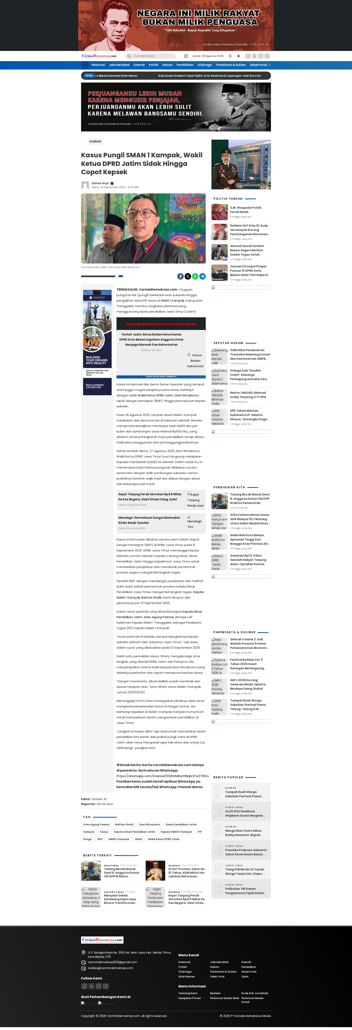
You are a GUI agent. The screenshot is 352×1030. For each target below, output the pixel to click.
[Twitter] (254, 56)
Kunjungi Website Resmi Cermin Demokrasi (161, 324)
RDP (99, 839)
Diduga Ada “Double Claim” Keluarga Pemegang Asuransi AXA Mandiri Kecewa (248, 376)
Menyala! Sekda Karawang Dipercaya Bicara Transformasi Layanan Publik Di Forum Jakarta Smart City (122, 899)
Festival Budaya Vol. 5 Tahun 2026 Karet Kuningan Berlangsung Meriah (247, 666)
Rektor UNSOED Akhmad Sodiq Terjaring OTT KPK (248, 395)
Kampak (88, 832)
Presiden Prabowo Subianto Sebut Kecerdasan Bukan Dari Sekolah (246, 852)
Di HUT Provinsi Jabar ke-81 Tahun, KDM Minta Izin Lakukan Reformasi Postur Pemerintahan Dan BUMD (187, 872)
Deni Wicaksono (187, 395)
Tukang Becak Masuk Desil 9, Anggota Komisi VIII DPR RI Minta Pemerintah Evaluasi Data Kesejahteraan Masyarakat (121, 872)
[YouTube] (267, 56)
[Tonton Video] (238, 56)
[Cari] (129, 56)
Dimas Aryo (100, 183)
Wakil (138, 839)
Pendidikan (185, 65)
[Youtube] (105, 986)
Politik (153, 65)
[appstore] (89, 1003)
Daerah (139, 65)
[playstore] (106, 1003)
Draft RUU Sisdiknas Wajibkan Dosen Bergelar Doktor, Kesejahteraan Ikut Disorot (245, 813)
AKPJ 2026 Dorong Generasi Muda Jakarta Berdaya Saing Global (248, 684)
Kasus (104, 832)
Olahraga (204, 65)
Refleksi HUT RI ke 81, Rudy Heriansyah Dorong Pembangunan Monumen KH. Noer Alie (249, 232)
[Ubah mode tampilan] (230, 56)
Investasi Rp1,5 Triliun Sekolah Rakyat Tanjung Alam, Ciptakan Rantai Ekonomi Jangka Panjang (249, 562)
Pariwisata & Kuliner (231, 65)
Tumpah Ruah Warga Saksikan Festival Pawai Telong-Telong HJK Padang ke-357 (248, 706)
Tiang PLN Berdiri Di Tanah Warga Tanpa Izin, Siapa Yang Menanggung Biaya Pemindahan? (244, 871)
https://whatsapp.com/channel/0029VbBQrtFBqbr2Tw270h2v (163, 776)
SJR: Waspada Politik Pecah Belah (246, 210)
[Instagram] (261, 56)
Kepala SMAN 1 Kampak (176, 832)
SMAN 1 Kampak (172, 300)
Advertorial (258, 65)
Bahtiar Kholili (151, 597)
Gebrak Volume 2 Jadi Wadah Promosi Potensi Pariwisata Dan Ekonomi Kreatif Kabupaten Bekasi (249, 645)
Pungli (87, 839)
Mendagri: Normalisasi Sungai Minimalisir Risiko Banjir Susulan (149, 520)
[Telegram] (202, 276)
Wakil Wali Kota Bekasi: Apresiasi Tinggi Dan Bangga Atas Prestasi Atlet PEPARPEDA (250, 541)
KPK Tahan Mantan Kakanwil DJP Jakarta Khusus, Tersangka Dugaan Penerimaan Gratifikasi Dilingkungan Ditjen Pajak (250, 419)
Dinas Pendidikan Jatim (181, 824)
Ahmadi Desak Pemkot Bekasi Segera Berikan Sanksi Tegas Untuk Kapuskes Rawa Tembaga (249, 252)
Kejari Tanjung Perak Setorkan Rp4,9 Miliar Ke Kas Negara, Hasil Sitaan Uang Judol (150, 496)
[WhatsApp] (195, 276)
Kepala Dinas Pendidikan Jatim (134, 832)
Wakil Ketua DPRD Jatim (156, 395)
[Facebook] (248, 56)
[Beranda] (85, 65)
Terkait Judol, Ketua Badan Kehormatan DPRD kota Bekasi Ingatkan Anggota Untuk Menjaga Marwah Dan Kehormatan (151, 339)
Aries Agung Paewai (159, 617)
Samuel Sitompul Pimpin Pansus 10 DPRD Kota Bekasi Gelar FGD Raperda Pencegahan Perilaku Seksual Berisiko (250, 275)
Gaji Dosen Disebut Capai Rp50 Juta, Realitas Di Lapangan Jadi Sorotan (201, 76)
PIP (200, 832)
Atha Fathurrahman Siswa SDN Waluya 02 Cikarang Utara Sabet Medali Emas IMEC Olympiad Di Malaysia (250, 521)
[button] (187, 56)
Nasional (98, 65)
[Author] (85, 185)
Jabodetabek (119, 65)
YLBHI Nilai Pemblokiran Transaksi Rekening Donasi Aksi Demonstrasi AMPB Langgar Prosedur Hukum (250, 356)
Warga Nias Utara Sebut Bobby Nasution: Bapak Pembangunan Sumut (243, 833)
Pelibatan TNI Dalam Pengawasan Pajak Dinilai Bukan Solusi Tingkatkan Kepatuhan (244, 891)
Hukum (167, 65)
